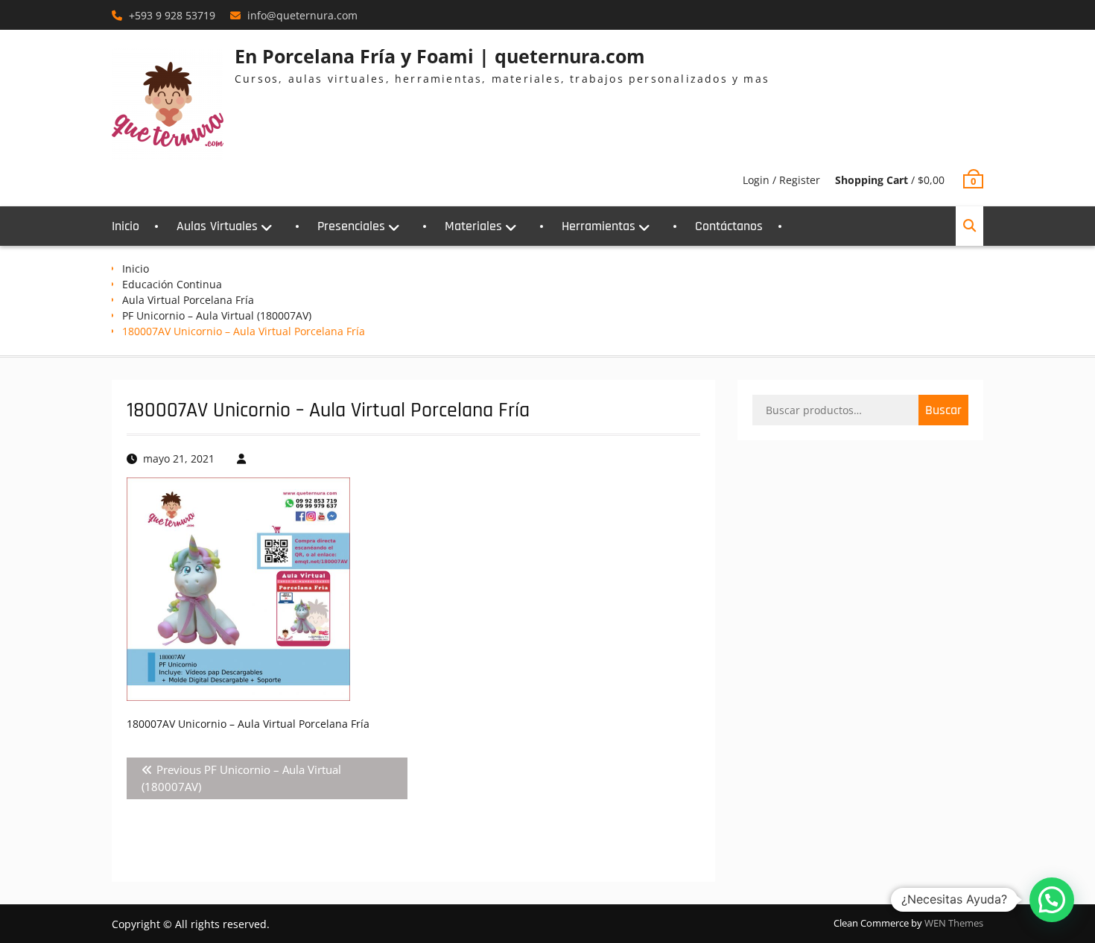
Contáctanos (729, 226)
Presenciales (351, 226)
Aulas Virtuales (217, 226)
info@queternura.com (302, 15)
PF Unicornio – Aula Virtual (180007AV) (216, 315)
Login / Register (781, 180)
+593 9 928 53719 (172, 15)
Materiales (473, 226)
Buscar (943, 410)
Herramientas (598, 226)
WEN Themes (953, 923)
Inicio (125, 226)
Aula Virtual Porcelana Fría (188, 300)
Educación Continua (172, 284)
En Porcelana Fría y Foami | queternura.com (440, 56)
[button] (1051, 899)
